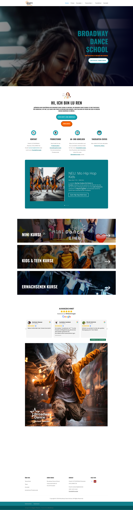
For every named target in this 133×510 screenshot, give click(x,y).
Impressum (36, 503)
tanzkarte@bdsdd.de (34, 147)
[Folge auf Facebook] (92, 481)
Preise (72, 3)
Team (26, 484)
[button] (26, 329)
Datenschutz (28, 503)
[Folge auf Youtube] (95, 481)
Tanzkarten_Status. (99, 145)
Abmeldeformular (76, 154)
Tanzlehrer (98, 3)
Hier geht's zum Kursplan (66, 117)
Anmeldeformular (81, 147)
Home (67, 3)
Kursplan (79, 3)
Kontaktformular (36, 150)
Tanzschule (88, 3)
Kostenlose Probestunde (98, 60)
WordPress (50, 508)
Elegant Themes (36, 508)
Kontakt (105, 3)
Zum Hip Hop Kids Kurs (78, 195)
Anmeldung (66, 123)
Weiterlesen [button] (31, 335)
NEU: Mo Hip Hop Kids (82, 175)
